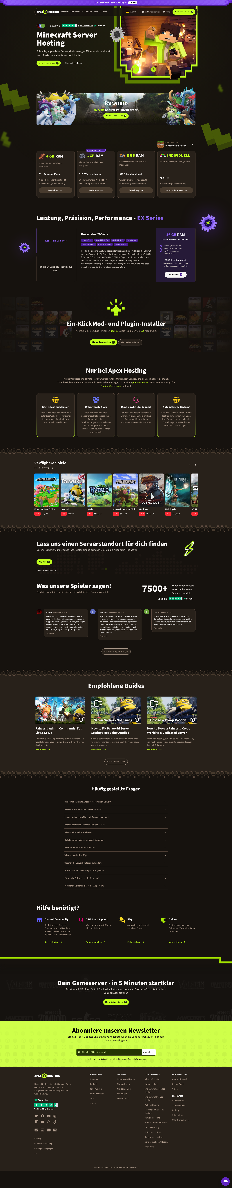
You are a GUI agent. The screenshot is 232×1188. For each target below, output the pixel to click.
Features (88, 11)
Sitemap (37, 1138)
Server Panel (178, 1084)
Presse (93, 1103)
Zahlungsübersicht (152, 12)
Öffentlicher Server (180, 1119)
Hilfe (96, 11)
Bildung (175, 1110)
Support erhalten (94, 942)
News (105, 11)
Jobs (92, 1098)
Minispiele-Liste (124, 1088)
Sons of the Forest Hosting (156, 1141)
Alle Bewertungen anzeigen (116, 651)
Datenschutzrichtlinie (136, 1059)
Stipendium (177, 1115)
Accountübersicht (180, 1079)
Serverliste (122, 1093)
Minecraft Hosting (153, 1079)
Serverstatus (178, 1100)
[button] (77, 11)
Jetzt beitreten (51, 942)
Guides (175, 1088)
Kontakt (93, 1084)
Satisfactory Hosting (154, 1137)
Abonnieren (148, 1052)
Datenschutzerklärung (43, 1143)
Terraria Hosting (152, 1127)
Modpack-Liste (123, 1084)
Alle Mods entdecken (101, 342)
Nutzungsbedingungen (43, 1148)
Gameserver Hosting (126, 1079)
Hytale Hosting (151, 1084)
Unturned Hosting (153, 1132)
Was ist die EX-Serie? (56, 240)
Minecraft (64, 11)
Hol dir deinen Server (114, 116)
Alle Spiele (149, 1146)
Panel (168, 12)
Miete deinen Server (47, 63)
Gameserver (75, 11)
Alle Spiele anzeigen (42, 468)
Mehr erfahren (140, 942)
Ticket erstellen (179, 1105)
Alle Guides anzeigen (116, 761)
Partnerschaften (97, 1093)
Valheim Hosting (152, 1104)
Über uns (94, 1079)
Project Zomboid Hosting (156, 1122)
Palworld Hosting (152, 1117)
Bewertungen (96, 1088)
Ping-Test (42, 562)
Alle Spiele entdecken (73, 63)
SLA (35, 1153)
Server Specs (123, 1098)
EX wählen (174, 274)
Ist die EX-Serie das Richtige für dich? (55, 268)
